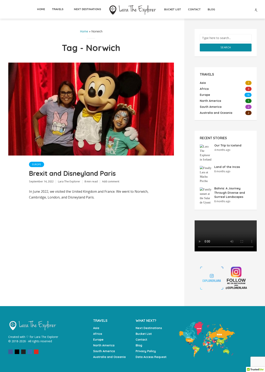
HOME (41, 9)
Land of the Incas (227, 167)
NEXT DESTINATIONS (87, 9)
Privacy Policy (146, 351)
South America (104, 351)
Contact (141, 339)
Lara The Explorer (69, 181)
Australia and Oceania (109, 357)
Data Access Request (151, 357)
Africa (97, 334)
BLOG (211, 9)
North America (103, 345)
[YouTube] (36, 351)
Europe (36, 164)
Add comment (110, 181)
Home (84, 31)
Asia (96, 328)
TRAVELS (57, 9)
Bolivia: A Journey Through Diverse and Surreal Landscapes (229, 193)
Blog (139, 345)
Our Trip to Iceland (227, 145)
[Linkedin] (30, 351)
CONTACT (194, 9)
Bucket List (144, 334)
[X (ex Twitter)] (23, 351)
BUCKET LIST (172, 9)
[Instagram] (17, 351)
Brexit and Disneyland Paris (72, 173)
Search (225, 47)
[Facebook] (10, 351)
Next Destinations (149, 328)
